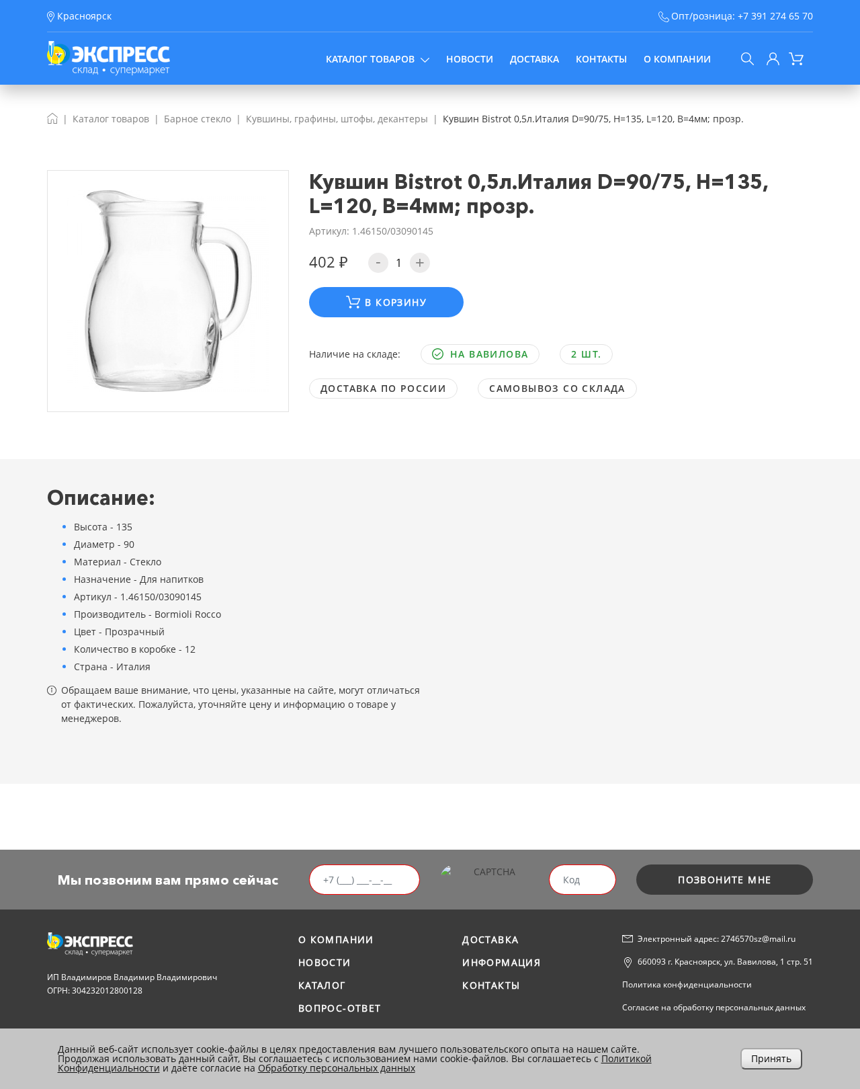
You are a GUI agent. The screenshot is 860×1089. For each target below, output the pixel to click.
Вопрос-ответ (340, 1008)
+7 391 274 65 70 (775, 15)
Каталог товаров (370, 58)
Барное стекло (197, 118)
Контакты (601, 58)
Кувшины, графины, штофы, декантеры (337, 118)
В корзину (396, 302)
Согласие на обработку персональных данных (714, 1007)
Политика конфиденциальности (687, 984)
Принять (771, 1058)
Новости (469, 58)
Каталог (322, 985)
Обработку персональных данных (336, 1067)
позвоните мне (724, 879)
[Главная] (52, 118)
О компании (677, 58)
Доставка (534, 58)
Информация (501, 962)
